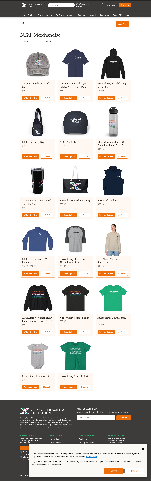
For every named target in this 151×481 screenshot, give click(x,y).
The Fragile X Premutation (65, 15)
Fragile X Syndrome (45, 15)
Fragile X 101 (83, 439)
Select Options (31, 98)
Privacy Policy (91, 456)
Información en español (82, 5)
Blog (127, 15)
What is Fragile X (28, 15)
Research (93, 15)
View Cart (122, 23)
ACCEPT (114, 471)
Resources (82, 15)
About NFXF (117, 15)
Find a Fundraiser (56, 442)
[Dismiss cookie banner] (143, 448)
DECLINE (134, 471)
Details (47, 98)
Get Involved (104, 15)
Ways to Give (54, 439)
